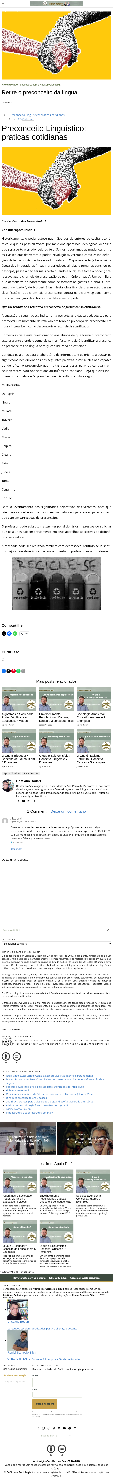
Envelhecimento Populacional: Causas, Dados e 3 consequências (56, 717)
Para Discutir (31, 773)
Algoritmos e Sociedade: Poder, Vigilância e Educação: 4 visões (18, 717)
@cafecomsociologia (15, 1375)
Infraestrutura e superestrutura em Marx (29, 1112)
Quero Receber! (45, 1404)
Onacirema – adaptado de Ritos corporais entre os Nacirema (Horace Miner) (50, 1094)
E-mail (35, 1390)
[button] (108, 930)
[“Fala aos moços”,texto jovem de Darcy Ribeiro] (85, 1138)
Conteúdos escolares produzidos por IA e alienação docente (42, 1328)
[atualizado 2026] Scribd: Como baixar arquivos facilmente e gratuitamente (49, 1075)
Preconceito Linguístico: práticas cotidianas (37, 115)
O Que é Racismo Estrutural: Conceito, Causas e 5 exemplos (91, 759)
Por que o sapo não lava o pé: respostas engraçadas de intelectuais (45, 1086)
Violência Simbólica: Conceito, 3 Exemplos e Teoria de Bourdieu (44, 1359)
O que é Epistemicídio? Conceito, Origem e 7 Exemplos (54, 759)
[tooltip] (4, 671)
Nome (35, 1375)
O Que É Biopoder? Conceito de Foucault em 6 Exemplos (18, 759)
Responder (16, 848)
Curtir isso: (28, 119)
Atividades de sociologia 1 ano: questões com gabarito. (38, 1105)
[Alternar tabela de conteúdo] (4, 110)
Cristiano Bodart (28, 781)
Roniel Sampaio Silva (21, 1352)
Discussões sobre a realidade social (40, 85)
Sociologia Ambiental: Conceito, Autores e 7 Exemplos (91, 717)
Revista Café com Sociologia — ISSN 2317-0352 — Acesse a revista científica (56, 1277)
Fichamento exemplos (19, 1090)
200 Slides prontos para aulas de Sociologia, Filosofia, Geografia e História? (49, 1101)
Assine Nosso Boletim (19, 1109)
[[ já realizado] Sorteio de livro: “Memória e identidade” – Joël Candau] (28, 1138)
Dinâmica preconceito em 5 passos (26, 1097)
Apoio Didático (10, 85)
